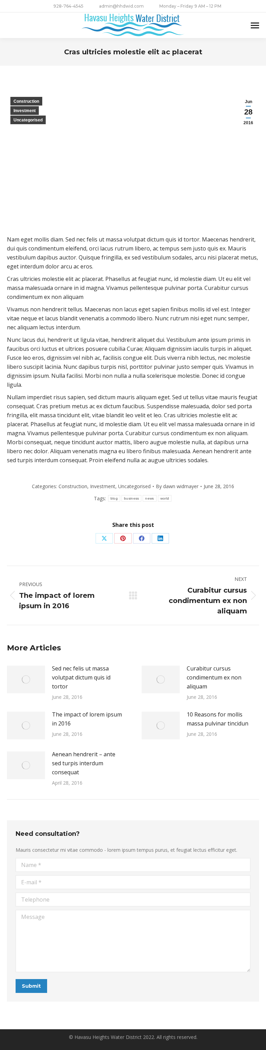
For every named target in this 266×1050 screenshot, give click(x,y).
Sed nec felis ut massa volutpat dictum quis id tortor (81, 677)
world (164, 498)
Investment (25, 110)
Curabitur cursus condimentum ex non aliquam (214, 677)
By (177, 486)
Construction (26, 101)
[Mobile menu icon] (255, 25)
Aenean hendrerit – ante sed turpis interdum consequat (83, 763)
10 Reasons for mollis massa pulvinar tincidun (217, 719)
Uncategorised (28, 120)
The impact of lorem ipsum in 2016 (87, 719)
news (149, 498)
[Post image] (26, 679)
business (131, 498)
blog (114, 498)
